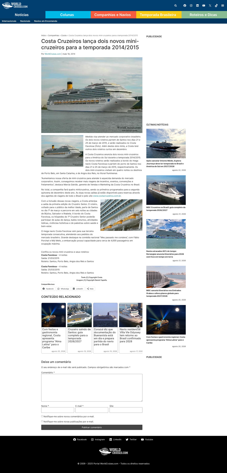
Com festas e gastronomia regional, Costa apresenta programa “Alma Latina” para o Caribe (51, 338)
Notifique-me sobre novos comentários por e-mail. (69, 416)
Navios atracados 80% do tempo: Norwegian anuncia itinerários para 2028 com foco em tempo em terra (165, 254)
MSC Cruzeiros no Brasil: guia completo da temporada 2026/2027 (165, 208)
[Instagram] (191, 5)
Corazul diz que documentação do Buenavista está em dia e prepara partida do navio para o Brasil (105, 337)
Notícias (22, 15)
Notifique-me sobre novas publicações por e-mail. (69, 422)
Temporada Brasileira (158, 15)
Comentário (48, 372)
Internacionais (9, 21)
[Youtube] (203, 5)
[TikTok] (216, 5)
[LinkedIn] (197, 5)
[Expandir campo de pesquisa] (175, 5)
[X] (210, 5)
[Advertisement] (166, 80)
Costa (63, 35)
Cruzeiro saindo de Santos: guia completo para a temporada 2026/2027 (79, 335)
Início (43, 35)
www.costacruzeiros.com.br (107, 196)
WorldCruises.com (53, 54)
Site (111, 406)
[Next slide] (138, 327)
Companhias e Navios (112, 15)
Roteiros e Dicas (203, 15)
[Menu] (222, 5)
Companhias (53, 35)
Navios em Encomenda (45, 21)
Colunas (67, 15)
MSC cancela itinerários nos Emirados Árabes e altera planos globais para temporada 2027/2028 (163, 293)
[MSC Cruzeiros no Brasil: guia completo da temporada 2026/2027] (166, 190)
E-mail (79, 406)
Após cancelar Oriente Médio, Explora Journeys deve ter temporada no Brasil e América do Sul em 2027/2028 (165, 163)
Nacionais (25, 21)
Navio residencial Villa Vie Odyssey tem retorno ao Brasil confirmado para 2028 (130, 335)
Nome (45, 406)
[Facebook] (184, 5)
